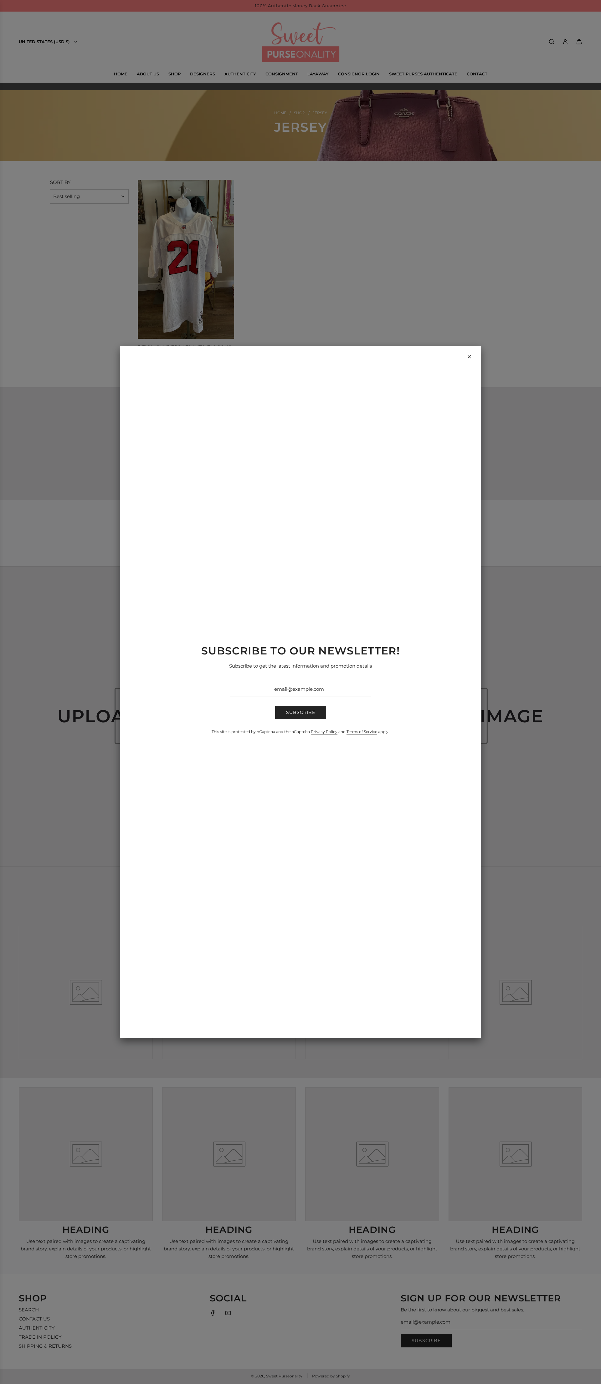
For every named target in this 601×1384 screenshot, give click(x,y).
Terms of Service (362, 731)
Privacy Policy (324, 731)
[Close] (469, 357)
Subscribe (300, 712)
